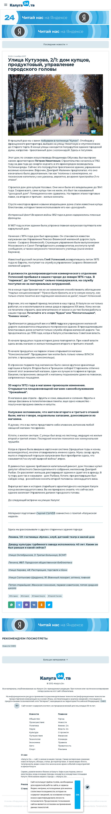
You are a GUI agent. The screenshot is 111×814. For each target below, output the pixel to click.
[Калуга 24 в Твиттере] (87, 787)
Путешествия (36, 735)
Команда (62, 739)
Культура (33, 732)
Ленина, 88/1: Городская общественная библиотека (40, 562)
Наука (32, 729)
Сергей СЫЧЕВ (45, 513)
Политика (34, 725)
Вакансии (62, 735)
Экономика (34, 742)
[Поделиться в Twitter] (49, 604)
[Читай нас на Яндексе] (55, 31)
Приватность (64, 746)
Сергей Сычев (55, 596)
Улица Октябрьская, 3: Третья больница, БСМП (37, 555)
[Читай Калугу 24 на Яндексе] (55, 17)
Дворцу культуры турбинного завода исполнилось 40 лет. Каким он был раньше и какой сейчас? (53, 546)
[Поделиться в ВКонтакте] (34, 604)
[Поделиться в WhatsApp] (11, 604)
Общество (34, 719)
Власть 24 (63, 729)
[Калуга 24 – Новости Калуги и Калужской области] (22, 4)
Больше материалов (54, 659)
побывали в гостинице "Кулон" (60, 140)
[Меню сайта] (5, 5)
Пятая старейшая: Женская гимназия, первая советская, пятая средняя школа (53, 587)
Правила (62, 742)
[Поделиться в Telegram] (18, 604)
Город (61, 719)
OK (77, 794)
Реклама (62, 749)
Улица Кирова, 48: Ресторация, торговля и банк (37, 570)
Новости (62, 722)
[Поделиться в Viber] (26, 604)
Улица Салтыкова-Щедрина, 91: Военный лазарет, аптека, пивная (49, 577)
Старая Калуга (39, 596)
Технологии (34, 739)
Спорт (32, 749)
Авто (31, 746)
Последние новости (54, 44)
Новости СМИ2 (9, 646)
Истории (14, 596)
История (25, 596)
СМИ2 (103, 701)
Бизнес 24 (63, 725)
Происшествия (36, 722)
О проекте (63, 732)
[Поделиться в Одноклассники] (41, 604)
